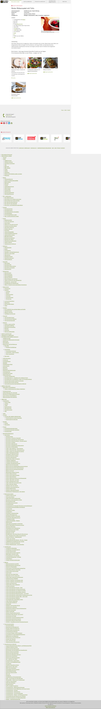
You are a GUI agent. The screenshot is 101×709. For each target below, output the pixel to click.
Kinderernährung (8, 229)
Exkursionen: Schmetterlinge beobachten (15, 568)
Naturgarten (7, 255)
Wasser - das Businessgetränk (13, 699)
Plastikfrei (7, 172)
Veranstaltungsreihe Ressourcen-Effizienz (16, 696)
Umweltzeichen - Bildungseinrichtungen (15, 687)
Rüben (23, 19)
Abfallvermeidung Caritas (12, 647)
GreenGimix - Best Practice (12, 352)
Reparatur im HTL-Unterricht (12, 575)
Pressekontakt (8, 431)
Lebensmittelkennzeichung (11, 233)
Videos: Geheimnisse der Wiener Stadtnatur (15, 389)
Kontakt (63, 148)
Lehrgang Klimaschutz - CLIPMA (13, 557)
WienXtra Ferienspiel (11, 610)
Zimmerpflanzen (8, 259)
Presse (58, 148)
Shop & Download (28, 1)
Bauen (4, 177)
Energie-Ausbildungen (10, 376)
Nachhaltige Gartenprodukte (12, 669)
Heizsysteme (8, 188)
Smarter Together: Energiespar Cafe (14, 580)
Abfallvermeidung (9, 162)
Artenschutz (7, 288)
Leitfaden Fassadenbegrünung (13, 463)
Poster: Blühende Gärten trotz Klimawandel (16, 478)
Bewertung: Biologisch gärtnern (13, 654)
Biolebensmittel (8, 220)
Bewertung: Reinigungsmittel (13, 657)
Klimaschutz (6, 271)
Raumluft (5, 367)
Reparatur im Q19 (10, 532)
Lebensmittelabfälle (9, 232)
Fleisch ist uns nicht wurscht (11, 224)
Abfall (4, 159)
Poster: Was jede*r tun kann (12, 479)
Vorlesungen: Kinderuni (11, 602)
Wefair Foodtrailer (10, 611)
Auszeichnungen (8, 409)
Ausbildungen (8, 546)
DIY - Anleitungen (7, 196)
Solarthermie (8, 191)
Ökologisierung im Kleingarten (13, 528)
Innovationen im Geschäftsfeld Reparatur (15, 634)
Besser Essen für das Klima (12, 651)
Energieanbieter (8, 213)
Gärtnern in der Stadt (9, 253)
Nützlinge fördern (9, 256)
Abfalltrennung (8, 160)
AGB (53, 148)
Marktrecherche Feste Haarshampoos (15, 467)
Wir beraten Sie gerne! (7, 154)
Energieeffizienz (7, 361)
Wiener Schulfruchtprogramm (13, 613)
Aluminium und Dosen (10, 163)
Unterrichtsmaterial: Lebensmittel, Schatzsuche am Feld (19, 595)
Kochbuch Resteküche (11, 457)
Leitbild (6, 403)
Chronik (5, 415)
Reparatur (7, 175)
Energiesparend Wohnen (12, 631)
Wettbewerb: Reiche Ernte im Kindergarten (16, 608)
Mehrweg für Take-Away (11, 666)
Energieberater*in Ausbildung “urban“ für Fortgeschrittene (18, 379)
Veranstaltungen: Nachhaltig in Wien (14, 599)
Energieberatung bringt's (12, 502)
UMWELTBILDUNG (6, 386)
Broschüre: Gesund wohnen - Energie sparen (16, 441)
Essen (4, 218)
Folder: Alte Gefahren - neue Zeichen (14, 448)
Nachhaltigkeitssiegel (11, 671)
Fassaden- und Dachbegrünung (12, 252)
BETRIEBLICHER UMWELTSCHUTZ (10, 336)
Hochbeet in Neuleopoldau (12, 513)
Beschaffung (6, 342)
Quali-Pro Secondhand (11, 681)
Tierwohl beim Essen (9, 317)
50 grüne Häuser (10, 625)
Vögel (6, 305)
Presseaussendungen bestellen (12, 429)
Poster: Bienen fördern (11, 473)
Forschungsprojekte (9, 624)
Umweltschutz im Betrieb (10, 644)
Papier (6, 169)
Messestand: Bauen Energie (12, 472)
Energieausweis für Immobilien (12, 211)
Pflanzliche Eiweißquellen (10, 241)
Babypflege (7, 263)
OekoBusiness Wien (7, 364)
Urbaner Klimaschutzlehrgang (13, 560)
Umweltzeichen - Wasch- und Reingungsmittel (16, 694)
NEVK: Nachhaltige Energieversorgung (15, 525)
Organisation (6, 400)
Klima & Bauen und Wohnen (11, 278)
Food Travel (8, 572)
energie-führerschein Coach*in (13, 552)
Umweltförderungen (7, 373)
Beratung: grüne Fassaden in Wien (14, 499)
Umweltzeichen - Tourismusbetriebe (14, 693)
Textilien (5, 307)
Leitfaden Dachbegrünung (12, 461)
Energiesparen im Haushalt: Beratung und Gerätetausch (19, 505)
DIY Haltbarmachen (9, 197)
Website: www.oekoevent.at (12, 487)
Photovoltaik (7, 189)
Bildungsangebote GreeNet (12, 563)
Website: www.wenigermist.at (13, 605)
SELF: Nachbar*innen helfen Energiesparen (16, 535)
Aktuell (4, 157)
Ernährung (5, 360)
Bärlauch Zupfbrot (47, 69)
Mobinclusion (9, 522)
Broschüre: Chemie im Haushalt (13, 438)
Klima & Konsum (8, 274)
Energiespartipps (9, 208)
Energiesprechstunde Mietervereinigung (15, 507)
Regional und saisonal (9, 238)
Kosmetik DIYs (8, 264)
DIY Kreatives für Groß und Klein (12, 200)
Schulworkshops (7, 391)
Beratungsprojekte (9, 494)
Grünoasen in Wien (10, 510)
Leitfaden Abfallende (11, 460)
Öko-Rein (7, 345)
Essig (15, 28)
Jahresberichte (8, 408)
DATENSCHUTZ (34, 148)
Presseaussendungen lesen (11, 428)
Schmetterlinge (9, 297)
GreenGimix (7, 349)
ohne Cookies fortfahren (50, 706)
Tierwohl (5, 316)
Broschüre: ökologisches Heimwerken (15, 439)
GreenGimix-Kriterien (11, 351)
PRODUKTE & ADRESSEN (8, 335)
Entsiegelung (8, 250)
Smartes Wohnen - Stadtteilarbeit (14, 537)
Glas (6, 165)
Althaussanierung (9, 179)
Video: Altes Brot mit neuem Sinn (13, 482)
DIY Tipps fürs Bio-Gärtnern (11, 202)
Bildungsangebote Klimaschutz (13, 565)
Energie (5, 207)
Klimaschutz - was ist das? (11, 281)
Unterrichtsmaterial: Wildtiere (13, 598)
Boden (6, 249)
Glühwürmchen (9, 294)
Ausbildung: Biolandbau (11, 548)
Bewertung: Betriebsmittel (12, 653)
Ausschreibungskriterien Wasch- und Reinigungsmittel (18, 645)
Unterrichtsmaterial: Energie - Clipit (14, 587)
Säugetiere (7, 302)
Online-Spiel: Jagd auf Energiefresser (14, 577)
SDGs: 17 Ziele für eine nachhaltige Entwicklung (16, 284)
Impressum (27, 148)
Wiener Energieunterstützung (13, 543)
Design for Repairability (11, 566)
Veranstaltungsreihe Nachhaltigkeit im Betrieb (15, 383)
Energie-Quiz (9, 508)
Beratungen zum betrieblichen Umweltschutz (16, 650)
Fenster (6, 185)
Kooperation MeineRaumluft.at (13, 517)
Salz (14, 37)
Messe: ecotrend (10, 470)
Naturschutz (6, 287)
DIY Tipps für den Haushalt (11, 203)
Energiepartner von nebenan (12, 555)
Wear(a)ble (8, 604)
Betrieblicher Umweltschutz (52, 2)
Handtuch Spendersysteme (12, 665)
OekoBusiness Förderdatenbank (13, 677)
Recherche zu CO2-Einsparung (13, 637)
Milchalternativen (9, 236)
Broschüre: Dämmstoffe (11, 444)
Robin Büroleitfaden (10, 682)
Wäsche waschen (9, 312)
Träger (6, 405)
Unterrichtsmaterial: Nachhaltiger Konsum (16, 592)
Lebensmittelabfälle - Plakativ (13, 520)
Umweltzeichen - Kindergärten (13, 691)
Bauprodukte (8, 182)
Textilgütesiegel (8, 310)
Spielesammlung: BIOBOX (12, 578)
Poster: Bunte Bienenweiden (12, 475)
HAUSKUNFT (9, 511)
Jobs (55, 148)
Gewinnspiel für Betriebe (12, 419)
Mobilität (5, 363)
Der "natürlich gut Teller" (11, 659)
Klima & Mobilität (8, 275)
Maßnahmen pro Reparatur (12, 636)
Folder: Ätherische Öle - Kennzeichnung (15, 450)
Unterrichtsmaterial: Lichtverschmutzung (15, 589)
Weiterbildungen (7, 374)
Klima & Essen (8, 272)
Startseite (21, 148)
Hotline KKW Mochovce (11, 514)
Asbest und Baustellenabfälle (11, 180)
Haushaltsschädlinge (9, 325)
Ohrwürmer (8, 299)
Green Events (6, 366)
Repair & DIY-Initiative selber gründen (13, 174)
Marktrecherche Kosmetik (12, 464)
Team (4, 413)
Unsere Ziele (7, 402)
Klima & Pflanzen (8, 277)
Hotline (6, 423)
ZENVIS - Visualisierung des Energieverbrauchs (17, 622)
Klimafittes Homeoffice (10, 327)
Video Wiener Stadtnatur (12, 601)
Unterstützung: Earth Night (12, 529)
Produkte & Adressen (40, 1)
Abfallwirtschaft (6, 338)
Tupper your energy (10, 538)
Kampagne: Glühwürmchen (12, 454)
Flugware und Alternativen (11, 226)
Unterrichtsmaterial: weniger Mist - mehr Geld (16, 596)
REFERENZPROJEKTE (8, 433)
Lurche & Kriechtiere (9, 301)
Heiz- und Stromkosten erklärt (12, 216)
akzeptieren (50, 704)
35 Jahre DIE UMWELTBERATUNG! (13, 416)
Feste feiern (7, 223)
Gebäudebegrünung (9, 186)
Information (7, 435)
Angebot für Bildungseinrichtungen (11, 339)
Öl (13, 34)
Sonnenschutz (8, 269)
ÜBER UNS (4, 399)
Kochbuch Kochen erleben (12, 456)
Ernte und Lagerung (9, 221)
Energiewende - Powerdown (12, 660)
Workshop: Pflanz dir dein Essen (13, 620)
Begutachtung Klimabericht (12, 627)
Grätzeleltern (9, 558)
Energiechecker (9, 504)
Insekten (7, 290)
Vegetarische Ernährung (10, 243)
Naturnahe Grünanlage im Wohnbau (14, 523)
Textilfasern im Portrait (10, 313)
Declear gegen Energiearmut (12, 628)
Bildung (6, 562)
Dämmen (7, 183)
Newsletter (7, 424)
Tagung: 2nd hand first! (11, 583)
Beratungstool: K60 (10, 501)
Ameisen (8, 291)
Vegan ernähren (8, 242)
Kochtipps (7, 230)
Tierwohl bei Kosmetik (10, 320)
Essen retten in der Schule (12, 571)
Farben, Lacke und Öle (10, 324)
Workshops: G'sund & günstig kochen (14, 617)
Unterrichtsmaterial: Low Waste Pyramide (16, 590)
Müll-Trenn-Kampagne (11, 668)
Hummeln (8, 296)
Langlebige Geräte (10, 519)
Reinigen (7, 328)
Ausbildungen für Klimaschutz (11, 283)
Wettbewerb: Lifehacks (11, 607)
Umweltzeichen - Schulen (12, 690)
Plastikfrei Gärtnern (9, 258)
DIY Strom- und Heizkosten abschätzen (14, 205)
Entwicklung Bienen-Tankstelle (13, 569)
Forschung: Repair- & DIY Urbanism (14, 633)
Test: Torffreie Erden (11, 640)
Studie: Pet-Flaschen (11, 639)
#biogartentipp (8, 247)
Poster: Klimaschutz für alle (12, 481)
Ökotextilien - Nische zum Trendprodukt (15, 680)
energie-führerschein (11, 551)
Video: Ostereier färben (11, 484)
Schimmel (7, 330)
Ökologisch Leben (15, 1)
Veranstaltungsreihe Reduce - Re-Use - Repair (16, 540)
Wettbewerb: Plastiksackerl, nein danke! (15, 491)
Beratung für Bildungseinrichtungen (11, 394)
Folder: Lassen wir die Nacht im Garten (15, 451)
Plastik (6, 171)
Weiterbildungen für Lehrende (10, 392)
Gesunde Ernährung (9, 227)
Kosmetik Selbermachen (10, 266)
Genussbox (8, 663)
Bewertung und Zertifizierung (10, 344)
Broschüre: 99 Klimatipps (12, 447)
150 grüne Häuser (10, 496)
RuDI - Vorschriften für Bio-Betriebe (14, 678)
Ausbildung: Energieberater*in (13, 549)
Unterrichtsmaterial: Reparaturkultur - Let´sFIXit (17, 593)
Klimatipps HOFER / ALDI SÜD (13, 516)
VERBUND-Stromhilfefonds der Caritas (15, 541)
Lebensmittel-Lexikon (10, 235)
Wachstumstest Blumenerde (12, 642)
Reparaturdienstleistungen (9, 370)
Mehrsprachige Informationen (10, 397)
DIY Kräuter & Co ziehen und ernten (13, 199)
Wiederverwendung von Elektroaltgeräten (16, 697)
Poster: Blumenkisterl (11, 476)
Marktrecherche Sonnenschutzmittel (14, 469)
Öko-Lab (8, 674)
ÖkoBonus (8, 675)
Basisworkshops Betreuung (12, 648)
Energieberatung (8, 210)
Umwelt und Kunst (10, 586)
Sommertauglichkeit (9, 192)
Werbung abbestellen (9, 331)
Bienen (7, 293)
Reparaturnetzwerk (10, 531)
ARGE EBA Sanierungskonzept (13, 498)
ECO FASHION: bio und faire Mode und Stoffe (15, 309)
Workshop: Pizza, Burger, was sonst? (14, 614)
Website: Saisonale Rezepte (12, 490)
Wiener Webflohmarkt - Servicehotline (15, 544)
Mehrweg (7, 166)
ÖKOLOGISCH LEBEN (7, 156)
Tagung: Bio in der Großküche (13, 584)
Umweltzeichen (6, 371)
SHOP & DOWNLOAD (6, 333)
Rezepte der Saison (17, 5)
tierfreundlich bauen (9, 304)
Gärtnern (5, 246)
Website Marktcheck (11, 488)
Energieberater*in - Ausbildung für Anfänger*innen (16, 377)
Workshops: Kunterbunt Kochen (13, 619)
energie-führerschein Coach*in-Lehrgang (14, 380)
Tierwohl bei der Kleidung (10, 319)
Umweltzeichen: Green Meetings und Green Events (18, 688)
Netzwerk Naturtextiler (11, 672)
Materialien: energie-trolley (12, 554)
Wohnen (5, 322)
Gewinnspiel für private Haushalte (14, 418)
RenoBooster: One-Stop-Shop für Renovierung (17, 534)
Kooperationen (8, 406)
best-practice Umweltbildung (9, 395)
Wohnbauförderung (9, 194)
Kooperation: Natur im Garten (13, 458)
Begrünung (5, 341)
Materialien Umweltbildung (9, 387)
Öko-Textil (7, 356)
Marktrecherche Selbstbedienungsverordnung (17, 466)
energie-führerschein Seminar (11, 382)
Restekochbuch (9, 684)
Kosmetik (5, 261)
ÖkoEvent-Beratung (10, 526)
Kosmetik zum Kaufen (10, 267)
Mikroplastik (7, 168)
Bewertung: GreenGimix (11, 656)
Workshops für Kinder (11, 616)
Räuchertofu (20, 24)
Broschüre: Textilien (10, 442)
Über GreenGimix (10, 354)
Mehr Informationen (50, 707)
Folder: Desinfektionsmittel (12, 453)
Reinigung (5, 368)
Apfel (15, 30)
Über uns (64, 1)
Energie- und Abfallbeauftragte (13, 662)
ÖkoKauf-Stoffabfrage (11, 347)
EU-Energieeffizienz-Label (11, 214)
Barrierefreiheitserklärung (44, 148)
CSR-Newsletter (7, 358)
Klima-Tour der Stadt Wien (12, 574)
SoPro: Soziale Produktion (12, 685)
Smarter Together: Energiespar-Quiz (14, 581)
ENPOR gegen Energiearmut (12, 630)
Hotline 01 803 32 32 (11, 495)
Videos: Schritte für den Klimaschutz (13, 280)
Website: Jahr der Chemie (12, 485)
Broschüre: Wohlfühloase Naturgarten (15, 445)
